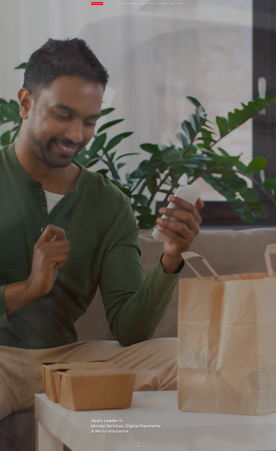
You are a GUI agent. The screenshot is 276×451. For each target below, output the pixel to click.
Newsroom (152, 3)
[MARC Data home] (97, 3)
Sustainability (133, 3)
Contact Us (180, 3)
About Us (124, 3)
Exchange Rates (162, 3)
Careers (172, 3)
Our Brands (143, 3)
